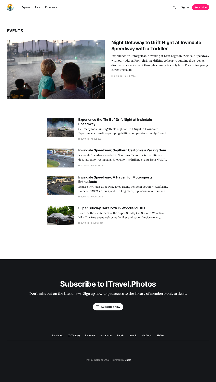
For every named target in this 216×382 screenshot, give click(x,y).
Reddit (120, 335)
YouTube (146, 335)
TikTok (160, 335)
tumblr (133, 335)
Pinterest (90, 335)
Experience (51, 7)
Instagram (106, 335)
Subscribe (201, 7)
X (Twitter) (74, 335)
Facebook (57, 335)
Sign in (185, 7)
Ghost (128, 359)
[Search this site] (174, 7)
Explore (26, 7)
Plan (37, 7)
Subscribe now (110, 306)
